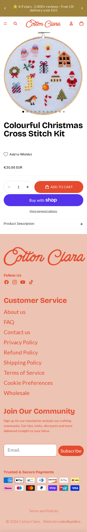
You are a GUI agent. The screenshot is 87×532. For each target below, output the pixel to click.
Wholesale (16, 392)
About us (15, 311)
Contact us (17, 332)
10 (60, 112)
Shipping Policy (23, 362)
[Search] (15, 23)
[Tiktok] (31, 282)
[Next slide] (82, 8)
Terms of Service (24, 372)
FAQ (9, 322)
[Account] (71, 23)
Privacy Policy (21, 342)
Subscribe (71, 450)
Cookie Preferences (28, 382)
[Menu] (5, 23)
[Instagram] (14, 282)
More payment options (43, 211)
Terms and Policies (43, 511)
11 (64, 112)
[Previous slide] (5, 8)
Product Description (19, 224)
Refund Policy (21, 352)
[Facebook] (6, 282)
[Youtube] (23, 282)
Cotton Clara (29, 521)
